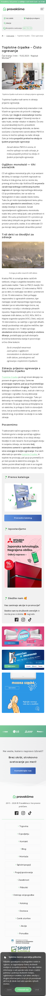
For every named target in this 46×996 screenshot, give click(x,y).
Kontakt (24, 841)
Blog (23, 849)
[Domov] (2, 36)
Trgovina (23, 826)
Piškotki (24, 887)
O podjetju (24, 834)
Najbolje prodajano (33, 18)
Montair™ (6, 58)
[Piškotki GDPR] (5, 957)
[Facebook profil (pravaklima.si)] (16, 619)
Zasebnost (23, 880)
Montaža (23, 856)
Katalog (24, 903)
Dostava (24, 911)
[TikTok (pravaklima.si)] (30, 619)
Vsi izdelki (9, 18)
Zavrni (9, 989)
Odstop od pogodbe (23, 895)
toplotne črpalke (29, 454)
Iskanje (8, 23)
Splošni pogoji (24, 865)
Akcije (24, 926)
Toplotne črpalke (10, 377)
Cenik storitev (24, 918)
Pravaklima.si (14, 9)
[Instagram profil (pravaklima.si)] (23, 619)
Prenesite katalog (23, 518)
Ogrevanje (10, 36)
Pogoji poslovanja (24, 872)
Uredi (37, 989)
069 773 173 (27, 28)
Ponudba (23, 933)
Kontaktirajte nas (23, 771)
